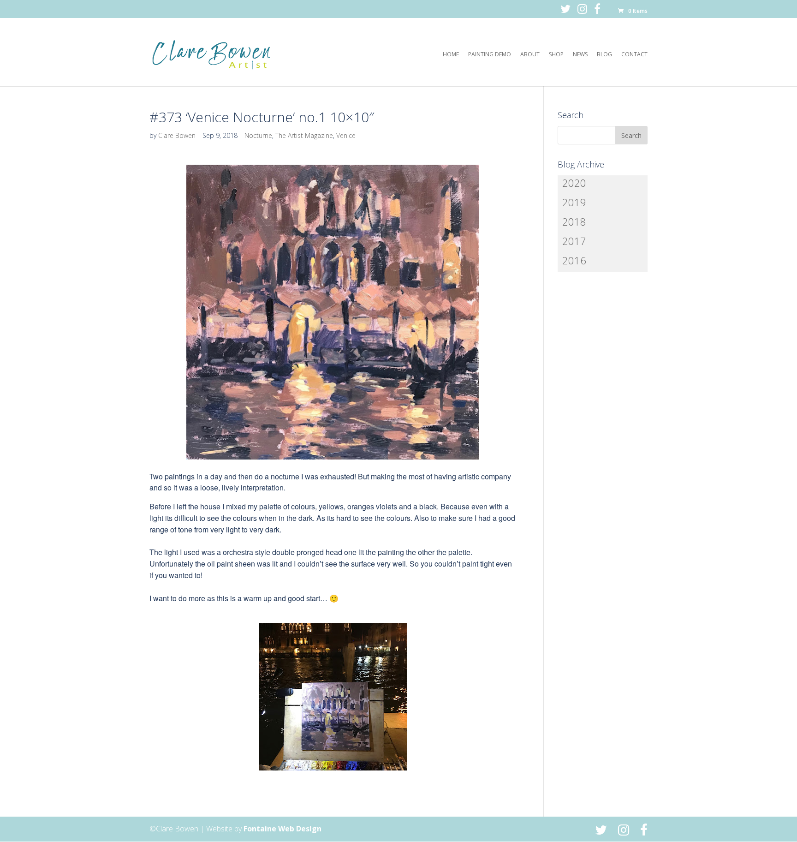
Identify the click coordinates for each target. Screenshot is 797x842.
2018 (574, 221)
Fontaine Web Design (282, 829)
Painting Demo (489, 54)
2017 (574, 241)
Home (451, 54)
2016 (574, 260)
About (530, 54)
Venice (346, 135)
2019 (574, 202)
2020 (574, 183)
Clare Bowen (177, 135)
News (580, 54)
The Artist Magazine (304, 135)
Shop (556, 54)
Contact (634, 54)
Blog (604, 54)
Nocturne (258, 135)
